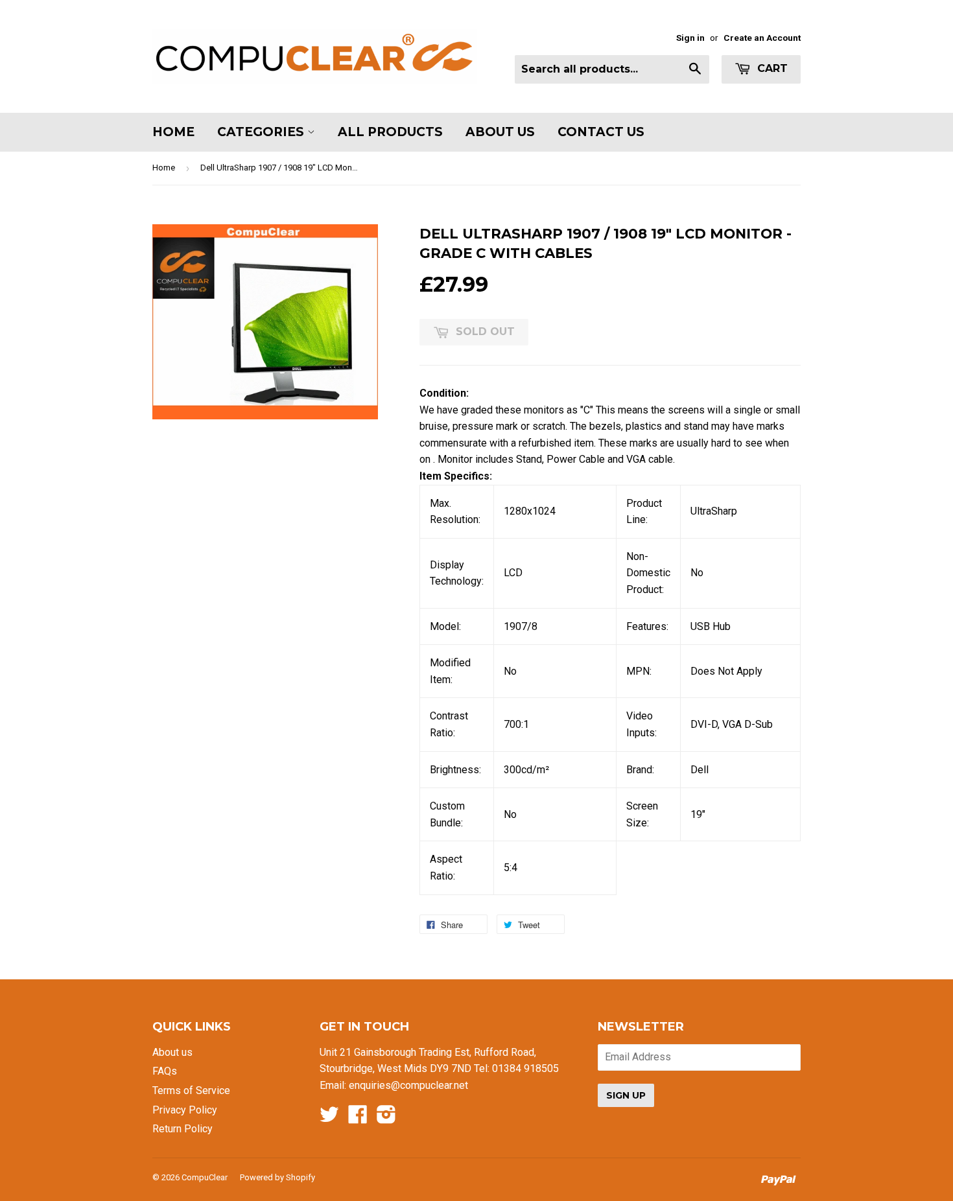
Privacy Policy (184, 1110)
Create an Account (762, 37)
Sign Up (626, 1095)
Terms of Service (191, 1090)
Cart (771, 68)
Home (173, 131)
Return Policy (182, 1129)
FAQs (164, 1071)
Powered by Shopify (277, 1177)
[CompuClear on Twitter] (329, 1118)
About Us (500, 131)
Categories (262, 131)
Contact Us (601, 131)
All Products (390, 131)
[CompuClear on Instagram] (386, 1118)
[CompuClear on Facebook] (358, 1118)
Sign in (690, 37)
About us (172, 1052)
